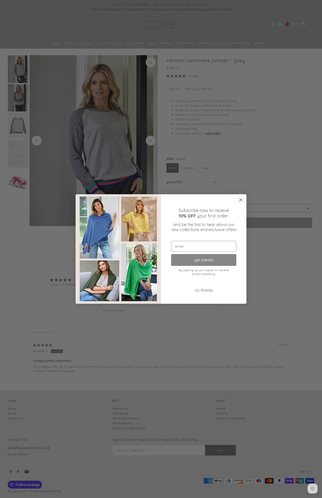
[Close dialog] (241, 200)
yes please (203, 259)
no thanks (204, 290)
